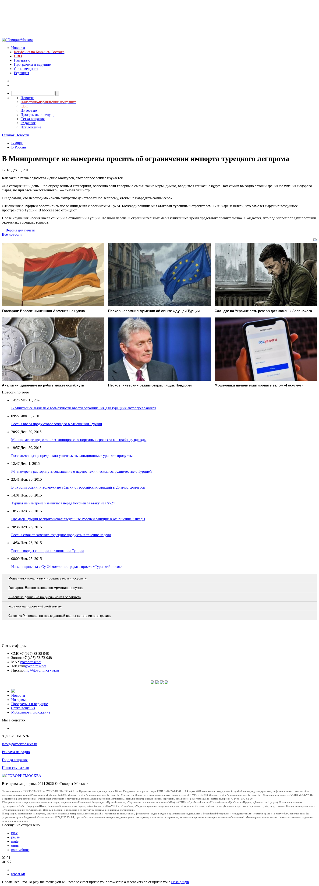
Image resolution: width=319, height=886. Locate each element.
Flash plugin (180, 882)
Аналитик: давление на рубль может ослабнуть (44, 597)
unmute (16, 846)
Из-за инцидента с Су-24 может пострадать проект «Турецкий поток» (67, 567)
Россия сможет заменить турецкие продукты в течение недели (61, 535)
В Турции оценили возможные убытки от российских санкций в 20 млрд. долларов (78, 487)
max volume (20, 850)
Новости (18, 48)
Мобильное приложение (30, 712)
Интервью (22, 60)
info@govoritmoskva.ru (41, 670)
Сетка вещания (26, 69)
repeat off (18, 874)
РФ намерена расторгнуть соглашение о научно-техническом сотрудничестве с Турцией (81, 471)
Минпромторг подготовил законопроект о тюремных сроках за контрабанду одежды (78, 440)
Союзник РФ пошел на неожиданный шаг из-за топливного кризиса (59, 615)
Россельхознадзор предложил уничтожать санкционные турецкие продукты (72, 456)
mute (14, 841)
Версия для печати (20, 230)
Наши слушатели (15, 768)
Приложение (31, 127)
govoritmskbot (30, 662)
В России (18, 147)
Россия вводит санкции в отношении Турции (47, 551)
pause (15, 837)
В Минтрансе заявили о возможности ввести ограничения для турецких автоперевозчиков (83, 408)
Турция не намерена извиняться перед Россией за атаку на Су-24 (63, 503)
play (14, 833)
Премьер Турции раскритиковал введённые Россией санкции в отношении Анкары (78, 519)
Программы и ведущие (32, 64)
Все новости (12, 234)
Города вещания (15, 760)
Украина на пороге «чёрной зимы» (35, 606)
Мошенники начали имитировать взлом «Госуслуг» (47, 578)
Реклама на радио (16, 752)
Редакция (21, 73)
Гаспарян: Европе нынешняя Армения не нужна (45, 588)
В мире (17, 143)
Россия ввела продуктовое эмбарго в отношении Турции (56, 424)
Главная (8, 135)
